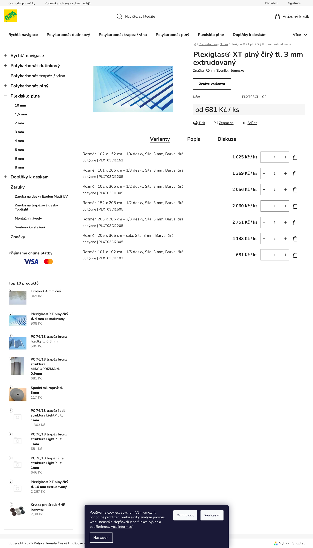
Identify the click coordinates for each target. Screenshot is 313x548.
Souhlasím (212, 515)
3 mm (19, 132)
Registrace (294, 3)
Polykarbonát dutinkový (35, 66)
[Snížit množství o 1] (264, 157)
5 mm (19, 149)
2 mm (19, 123)
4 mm (19, 140)
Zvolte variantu (212, 84)
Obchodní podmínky (21, 3)
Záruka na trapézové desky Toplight (36, 207)
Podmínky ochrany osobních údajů (68, 3)
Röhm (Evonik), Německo (224, 70)
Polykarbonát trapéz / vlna (38, 76)
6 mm (19, 158)
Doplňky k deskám (30, 177)
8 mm (19, 167)
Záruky (18, 187)
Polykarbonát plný (29, 86)
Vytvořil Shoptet (292, 543)
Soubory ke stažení (30, 227)
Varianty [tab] (160, 139)
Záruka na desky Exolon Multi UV (41, 196)
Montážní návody (28, 218)
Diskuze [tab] (226, 139)
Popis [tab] (193, 139)
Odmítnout (185, 515)
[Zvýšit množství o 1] (285, 157)
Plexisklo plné (25, 96)
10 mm (20, 105)
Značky (18, 237)
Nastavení (101, 537)
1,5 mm (21, 114)
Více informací (122, 526)
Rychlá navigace (27, 56)
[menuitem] (23, 34)
